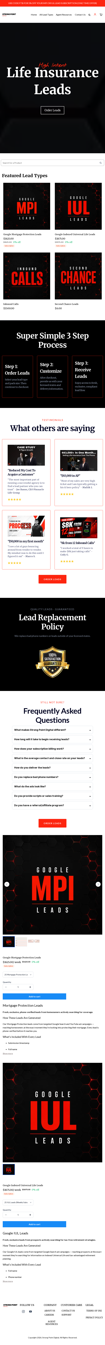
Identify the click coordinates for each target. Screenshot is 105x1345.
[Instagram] (23, 1311)
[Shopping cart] (101, 14)
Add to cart (34, 996)
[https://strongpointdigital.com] (9, 14)
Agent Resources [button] (64, 14)
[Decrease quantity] (6, 987)
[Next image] (98, 884)
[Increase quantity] (30, 987)
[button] (95, 14)
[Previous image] (6, 884)
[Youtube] (30, 1311)
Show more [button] (8, 1053)
